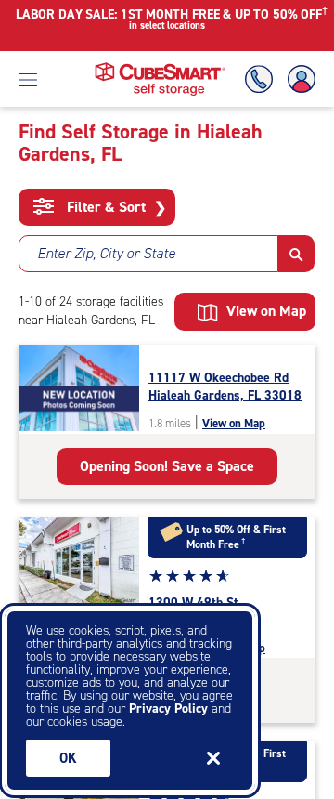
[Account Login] (297, 79)
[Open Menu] (28, 79)
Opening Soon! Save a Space (167, 466)
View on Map (233, 423)
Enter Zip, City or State (106, 253)
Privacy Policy (168, 708)
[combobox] (148, 253)
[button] (296, 253)
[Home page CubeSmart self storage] (160, 67)
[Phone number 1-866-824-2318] (262, 79)
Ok (68, 758)
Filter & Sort (114, 207)
